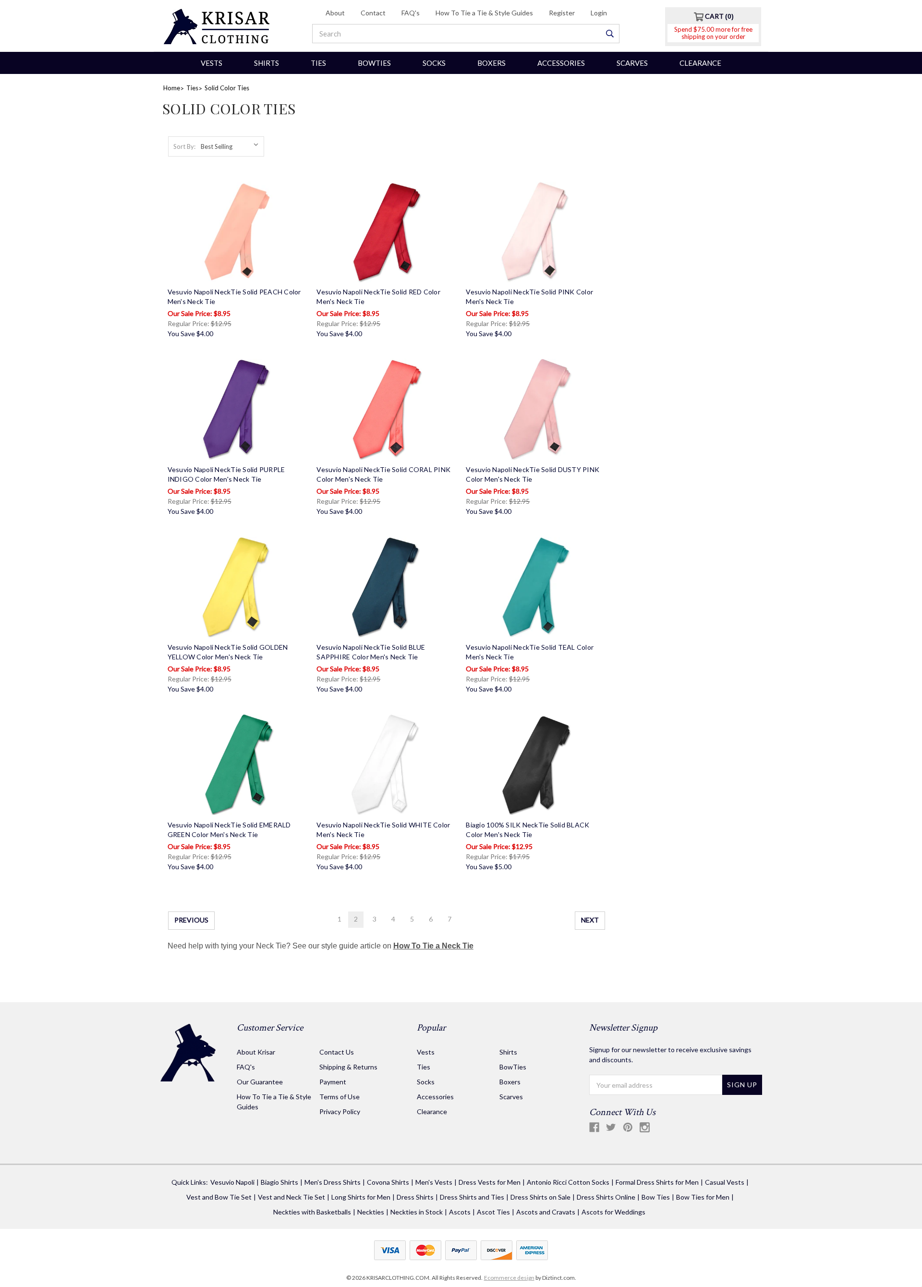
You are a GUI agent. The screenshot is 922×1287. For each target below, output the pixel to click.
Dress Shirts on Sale (540, 1197)
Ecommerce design (509, 1277)
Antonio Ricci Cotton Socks (568, 1182)
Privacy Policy (339, 1111)
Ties (318, 63)
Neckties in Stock (416, 1212)
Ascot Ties (493, 1212)
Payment (332, 1082)
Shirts (266, 63)
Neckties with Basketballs (312, 1212)
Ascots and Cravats (545, 1212)
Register (562, 13)
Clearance (700, 63)
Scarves (632, 63)
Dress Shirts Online (606, 1197)
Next (590, 920)
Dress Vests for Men (490, 1182)
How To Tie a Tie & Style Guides (484, 13)
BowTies (374, 63)
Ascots (460, 1212)
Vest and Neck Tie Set (291, 1197)
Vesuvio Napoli (232, 1182)
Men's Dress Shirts (332, 1182)
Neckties (370, 1212)
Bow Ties (656, 1197)
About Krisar (256, 1052)
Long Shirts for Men (360, 1197)
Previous (191, 920)
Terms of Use (339, 1097)
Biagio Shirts (279, 1182)
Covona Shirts (388, 1182)
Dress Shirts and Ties (472, 1197)
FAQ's (410, 13)
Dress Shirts (415, 1197)
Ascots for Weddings (613, 1212)
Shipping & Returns (348, 1067)
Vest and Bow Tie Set (219, 1197)
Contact (373, 13)
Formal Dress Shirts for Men (657, 1182)
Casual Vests (724, 1182)
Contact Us (336, 1052)
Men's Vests (433, 1182)
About (335, 13)
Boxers (491, 63)
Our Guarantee (260, 1082)
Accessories (561, 63)
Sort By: (184, 146)
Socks (434, 63)
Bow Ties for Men (702, 1197)
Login (599, 13)
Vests (211, 63)
